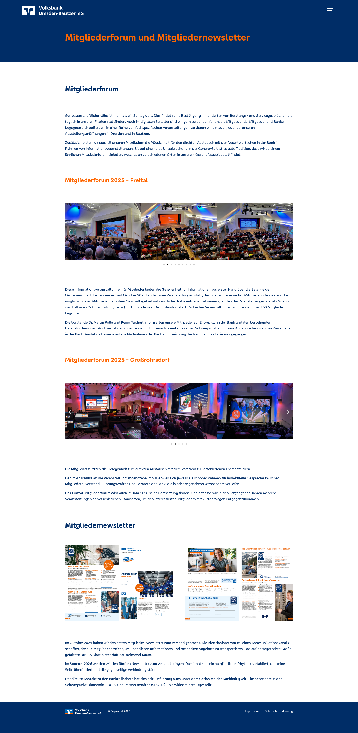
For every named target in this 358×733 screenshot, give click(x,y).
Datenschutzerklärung (279, 711)
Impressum (252, 711)
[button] (69, 232)
